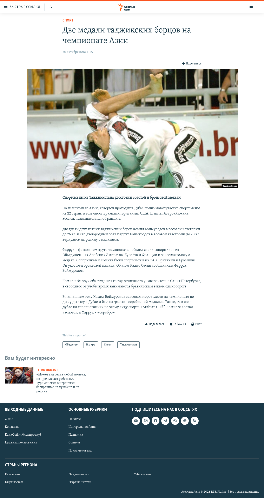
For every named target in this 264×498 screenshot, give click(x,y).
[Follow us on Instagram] (146, 421)
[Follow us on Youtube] (136, 421)
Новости (74, 419)
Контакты (12, 427)
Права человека (80, 450)
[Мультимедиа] (251, 7)
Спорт (67, 21)
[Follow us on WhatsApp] (175, 421)
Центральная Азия (82, 427)
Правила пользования (21, 442)
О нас (9, 419)
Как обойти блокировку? (23, 435)
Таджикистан (80, 474)
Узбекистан (142, 474)
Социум (74, 442)
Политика (75, 435)
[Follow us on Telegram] (165, 421)
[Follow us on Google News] (185, 421)
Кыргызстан (14, 482)
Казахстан (12, 474)
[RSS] (194, 421)
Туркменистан (47, 370)
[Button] (192, 63)
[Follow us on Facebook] (155, 421)
